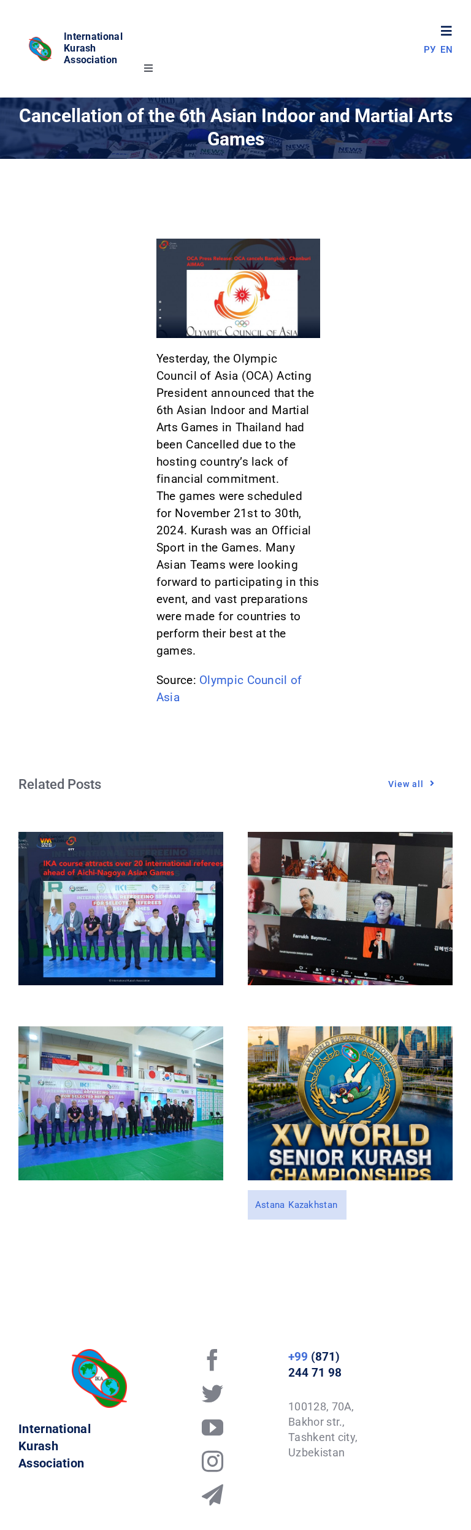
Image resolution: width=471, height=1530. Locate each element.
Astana (270, 1204)
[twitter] (212, 1393)
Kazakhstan (312, 1204)
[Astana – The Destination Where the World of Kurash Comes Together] (350, 1035)
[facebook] (212, 1359)
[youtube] (212, 1427)
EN (446, 49)
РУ (430, 49)
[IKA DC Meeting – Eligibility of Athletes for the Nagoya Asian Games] (350, 840)
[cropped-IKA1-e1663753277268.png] (41, 41)
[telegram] (212, 1494)
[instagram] (212, 1461)
